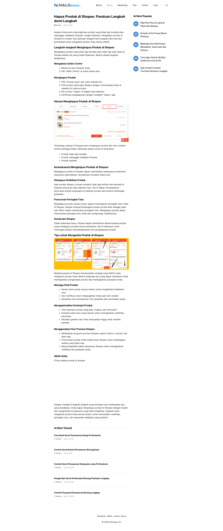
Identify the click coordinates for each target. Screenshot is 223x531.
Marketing (122, 5)
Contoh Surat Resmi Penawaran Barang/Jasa (76, 449)
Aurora (58, 25)
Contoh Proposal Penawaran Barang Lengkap (77, 492)
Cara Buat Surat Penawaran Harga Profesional (77, 435)
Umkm (145, 5)
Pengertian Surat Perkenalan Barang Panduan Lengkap (81, 478)
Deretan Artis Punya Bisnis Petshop (153, 35)
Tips (135, 5)
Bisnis (109, 5)
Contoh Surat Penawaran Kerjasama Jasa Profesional (81, 464)
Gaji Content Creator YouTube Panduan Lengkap (153, 69)
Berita (99, 5)
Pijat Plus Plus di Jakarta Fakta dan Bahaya (152, 24)
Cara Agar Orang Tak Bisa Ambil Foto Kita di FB (152, 59)
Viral (155, 5)
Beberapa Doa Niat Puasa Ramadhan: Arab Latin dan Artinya (153, 46)
